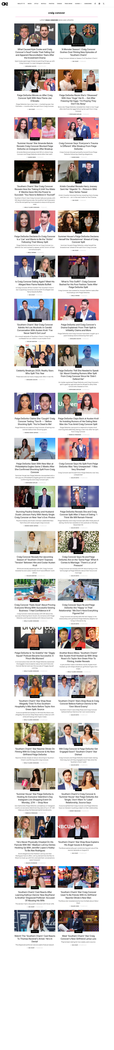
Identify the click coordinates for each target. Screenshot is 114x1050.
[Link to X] (103, 3)
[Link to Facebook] (95, 3)
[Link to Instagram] (99, 3)
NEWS (30, 3)
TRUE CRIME (68, 3)
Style (36, 3)
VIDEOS (59, 3)
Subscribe (88, 3)
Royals (43, 3)
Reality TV (21, 3)
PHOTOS (51, 3)
